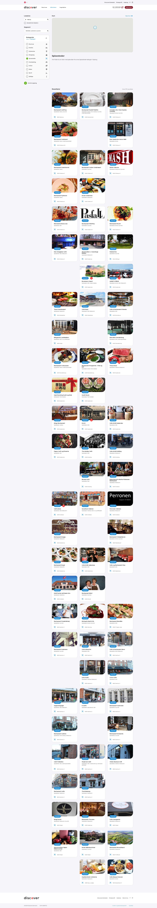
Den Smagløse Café (60, 252)
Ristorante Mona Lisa (60, 223)
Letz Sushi (85, 677)
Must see (44, 7)
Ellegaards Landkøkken (61, 337)
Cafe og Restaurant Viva (117, 565)
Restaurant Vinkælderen (117, 537)
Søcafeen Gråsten (87, 509)
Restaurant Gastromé (116, 705)
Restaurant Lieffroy (60, 110)
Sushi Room (85, 395)
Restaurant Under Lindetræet (91, 167)
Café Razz (85, 309)
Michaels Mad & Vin (88, 621)
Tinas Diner (113, 365)
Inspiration (63, 7)
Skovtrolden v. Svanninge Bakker (90, 252)
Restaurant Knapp (60, 537)
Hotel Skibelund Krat (88, 847)
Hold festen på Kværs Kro (62, 593)
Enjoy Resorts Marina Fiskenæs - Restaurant (120, 480)
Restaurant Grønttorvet (61, 167)
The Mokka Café (87, 451)
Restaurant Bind (87, 593)
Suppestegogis (59, 705)
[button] (95, 27)
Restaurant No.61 (115, 223)
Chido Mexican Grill (116, 762)
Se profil (57, 106)
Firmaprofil (119, 2)
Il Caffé (84, 705)
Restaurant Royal (59, 565)
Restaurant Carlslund (61, 139)
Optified (131, 905)
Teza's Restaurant (60, 309)
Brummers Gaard (87, 281)
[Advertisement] (36, 97)
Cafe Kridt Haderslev (116, 423)
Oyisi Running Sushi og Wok (63, 395)
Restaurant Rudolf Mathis (90, 110)
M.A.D (83, 423)
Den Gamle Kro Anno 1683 (118, 139)
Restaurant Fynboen (60, 195)
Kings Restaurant (59, 423)
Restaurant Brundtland (117, 847)
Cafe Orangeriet (115, 819)
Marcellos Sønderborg (117, 337)
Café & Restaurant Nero (117, 649)
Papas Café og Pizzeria (61, 451)
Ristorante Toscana (88, 819)
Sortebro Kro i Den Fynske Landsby (118, 110)
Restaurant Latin (59, 791)
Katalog (126, 2)
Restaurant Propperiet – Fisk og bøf (92, 366)
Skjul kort (128, 16)
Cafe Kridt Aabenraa (88, 565)
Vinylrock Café (86, 762)
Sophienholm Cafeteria (89, 877)
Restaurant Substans (61, 649)
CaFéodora (57, 509)
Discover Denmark (110, 2)
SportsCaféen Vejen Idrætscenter (60, 848)
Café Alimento (86, 649)
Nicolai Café (86, 479)
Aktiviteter (53, 7)
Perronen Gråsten (115, 509)
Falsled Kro (113, 252)
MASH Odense (114, 167)
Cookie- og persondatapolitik (119, 905)
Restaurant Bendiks (116, 621)
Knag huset (57, 819)
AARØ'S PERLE (114, 281)
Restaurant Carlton (60, 734)
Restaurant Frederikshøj (62, 621)
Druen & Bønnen (87, 195)
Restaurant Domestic (116, 734)
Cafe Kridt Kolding (116, 451)
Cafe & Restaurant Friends (118, 309)
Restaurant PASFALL (88, 223)
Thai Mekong (86, 791)
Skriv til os (125, 898)
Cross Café (113, 677)
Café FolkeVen (58, 762)
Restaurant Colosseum (61, 365)
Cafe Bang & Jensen (116, 877)
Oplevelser (129, 7)
